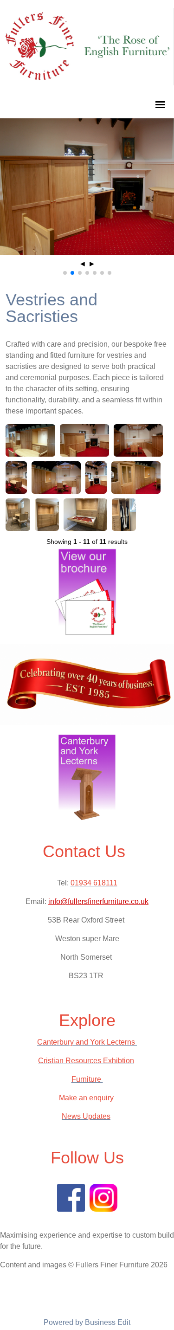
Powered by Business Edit (87, 1322)
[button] (65, 273)
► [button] (92, 264)
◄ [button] (82, 264)
